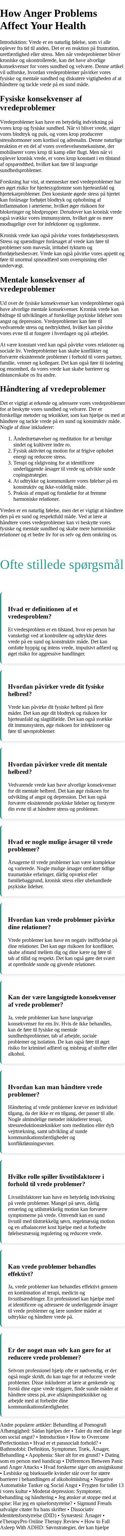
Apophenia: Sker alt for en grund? (64, 1455)
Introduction (52, 1437)
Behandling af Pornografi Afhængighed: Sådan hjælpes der (53, 1428)
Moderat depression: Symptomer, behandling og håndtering (51, 1494)
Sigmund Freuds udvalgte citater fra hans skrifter (56, 1506)
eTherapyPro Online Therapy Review (40, 1521)
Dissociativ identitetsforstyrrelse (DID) (47, 1512)
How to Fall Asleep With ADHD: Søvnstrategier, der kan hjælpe (55, 1524)
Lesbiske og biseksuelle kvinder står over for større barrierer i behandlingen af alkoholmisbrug (55, 1476)
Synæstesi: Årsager (82, 1515)
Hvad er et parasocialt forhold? (66, 1443)
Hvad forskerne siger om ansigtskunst (83, 1467)
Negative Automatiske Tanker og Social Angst (56, 1482)
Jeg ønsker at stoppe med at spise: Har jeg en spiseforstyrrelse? (58, 1500)
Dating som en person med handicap (59, 1458)
